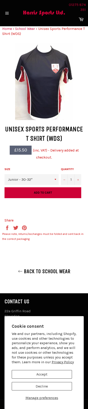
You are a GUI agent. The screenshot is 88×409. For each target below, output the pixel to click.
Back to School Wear (46, 271)
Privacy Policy (63, 362)
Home (7, 28)
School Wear (25, 28)
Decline (42, 386)
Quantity (67, 169)
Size (7, 169)
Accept (41, 374)
